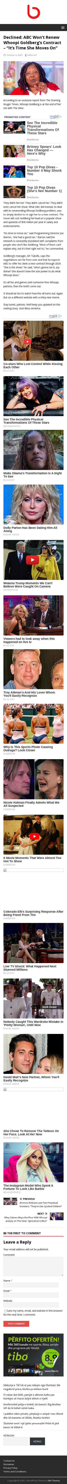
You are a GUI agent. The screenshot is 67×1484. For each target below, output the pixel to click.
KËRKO (37, 1441)
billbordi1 (32, 55)
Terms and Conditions (14, 1471)
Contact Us (9, 1460)
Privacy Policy (10, 1467)
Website (7, 1300)
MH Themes (54, 1480)
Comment (9, 1254)
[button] (62, 27)
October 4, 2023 (15, 55)
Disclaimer (8, 1464)
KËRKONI (8, 1435)
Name (7, 1280)
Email (6, 1290)
